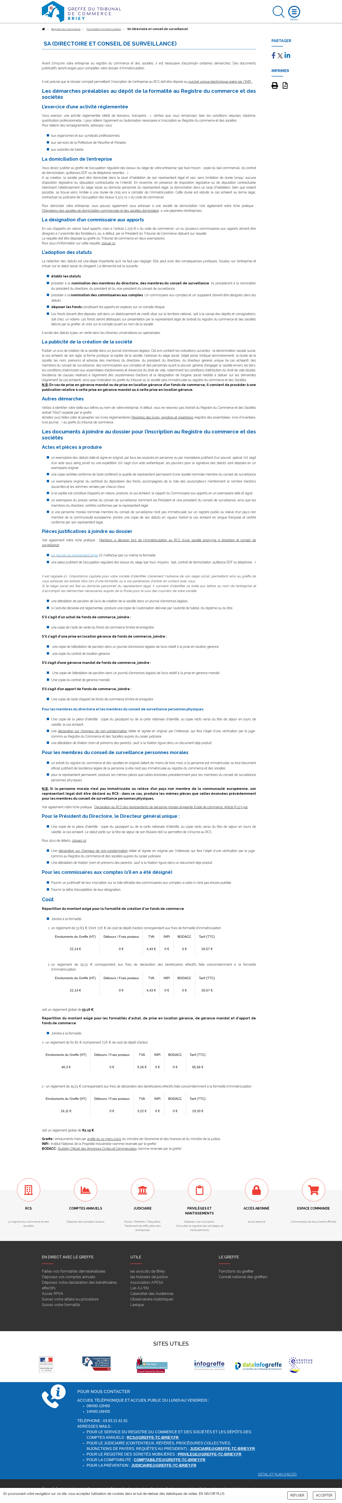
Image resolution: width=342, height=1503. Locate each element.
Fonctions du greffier (236, 1271)
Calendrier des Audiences (152, 1293)
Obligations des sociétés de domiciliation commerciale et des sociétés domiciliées (100, 211)
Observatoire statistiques (151, 1299)
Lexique (137, 1305)
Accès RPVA (52, 1293)
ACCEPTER (324, 1495)
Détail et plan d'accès (277, 1474)
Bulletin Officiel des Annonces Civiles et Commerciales (97, 1149)
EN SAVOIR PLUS (211, 1494)
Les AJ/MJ (139, 1288)
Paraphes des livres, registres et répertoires (162, 417)
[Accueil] (43, 29)
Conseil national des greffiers (243, 1277)
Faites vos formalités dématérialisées (74, 1271)
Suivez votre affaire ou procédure (70, 1299)
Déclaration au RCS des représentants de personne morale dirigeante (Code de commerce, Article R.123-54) (171, 807)
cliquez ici (79, 840)
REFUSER (297, 1495)
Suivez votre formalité (61, 1305)
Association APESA (146, 1282)
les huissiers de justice (149, 1277)
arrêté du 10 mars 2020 (104, 1139)
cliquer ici (108, 243)
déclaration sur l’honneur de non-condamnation (92, 731)
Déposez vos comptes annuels (68, 1277)
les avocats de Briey (147, 1271)
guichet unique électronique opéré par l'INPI (219, 81)
